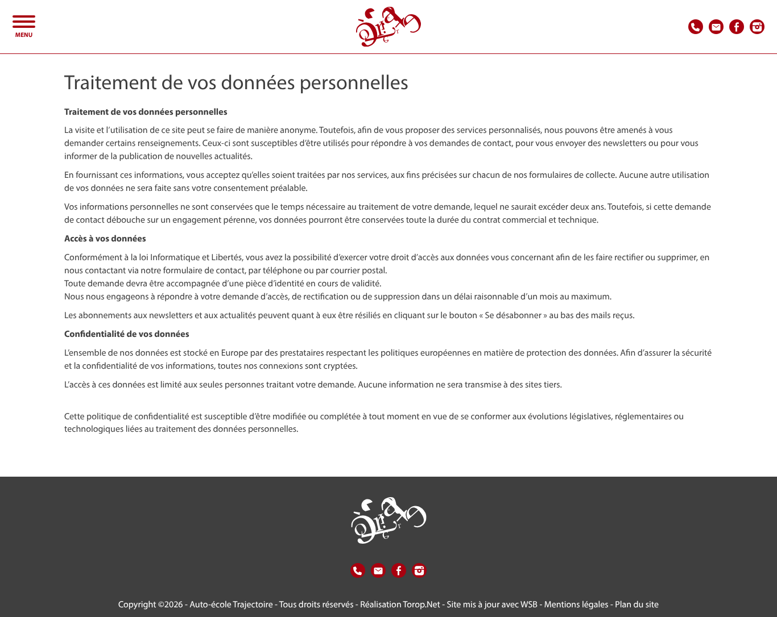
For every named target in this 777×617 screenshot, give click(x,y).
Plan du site (637, 604)
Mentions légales (576, 604)
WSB (529, 604)
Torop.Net (421, 604)
